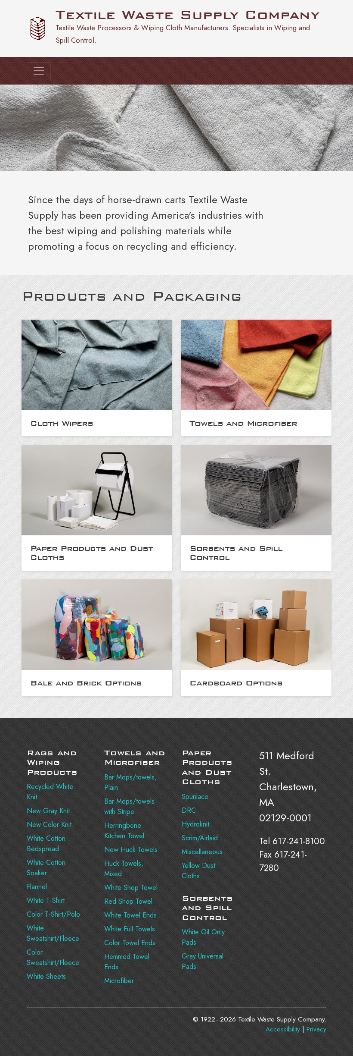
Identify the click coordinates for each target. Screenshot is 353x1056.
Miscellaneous (202, 852)
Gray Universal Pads (202, 961)
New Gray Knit (48, 811)
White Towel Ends (130, 915)
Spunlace (195, 796)
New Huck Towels (131, 850)
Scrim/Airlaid (200, 838)
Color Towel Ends (129, 943)
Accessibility (283, 1029)
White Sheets (46, 976)
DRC (189, 810)
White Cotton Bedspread (46, 843)
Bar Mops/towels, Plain (130, 782)
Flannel (37, 887)
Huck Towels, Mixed (123, 868)
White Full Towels (129, 929)
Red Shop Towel (128, 901)
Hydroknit (195, 824)
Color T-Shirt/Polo (53, 914)
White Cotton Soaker (46, 868)
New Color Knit (49, 825)
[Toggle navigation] (39, 70)
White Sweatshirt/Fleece (53, 933)
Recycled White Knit (50, 792)
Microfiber (119, 981)
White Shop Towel (131, 888)
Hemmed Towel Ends (126, 962)
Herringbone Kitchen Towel (124, 830)
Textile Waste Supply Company (187, 15)
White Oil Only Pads (203, 937)
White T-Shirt (46, 900)
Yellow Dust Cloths (198, 871)
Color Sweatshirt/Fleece (53, 957)
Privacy (316, 1029)
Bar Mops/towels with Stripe (129, 806)
